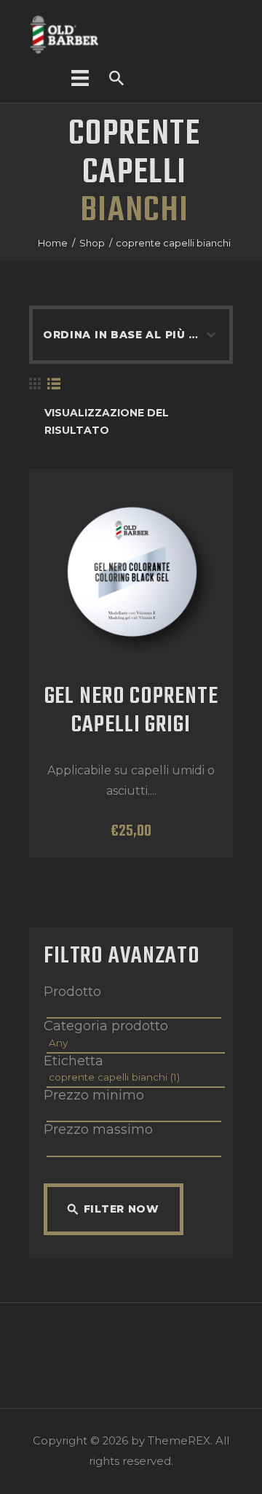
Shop (92, 243)
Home (53, 243)
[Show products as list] (53, 384)
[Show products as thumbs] (35, 384)
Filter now (121, 1208)
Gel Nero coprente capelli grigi (131, 712)
